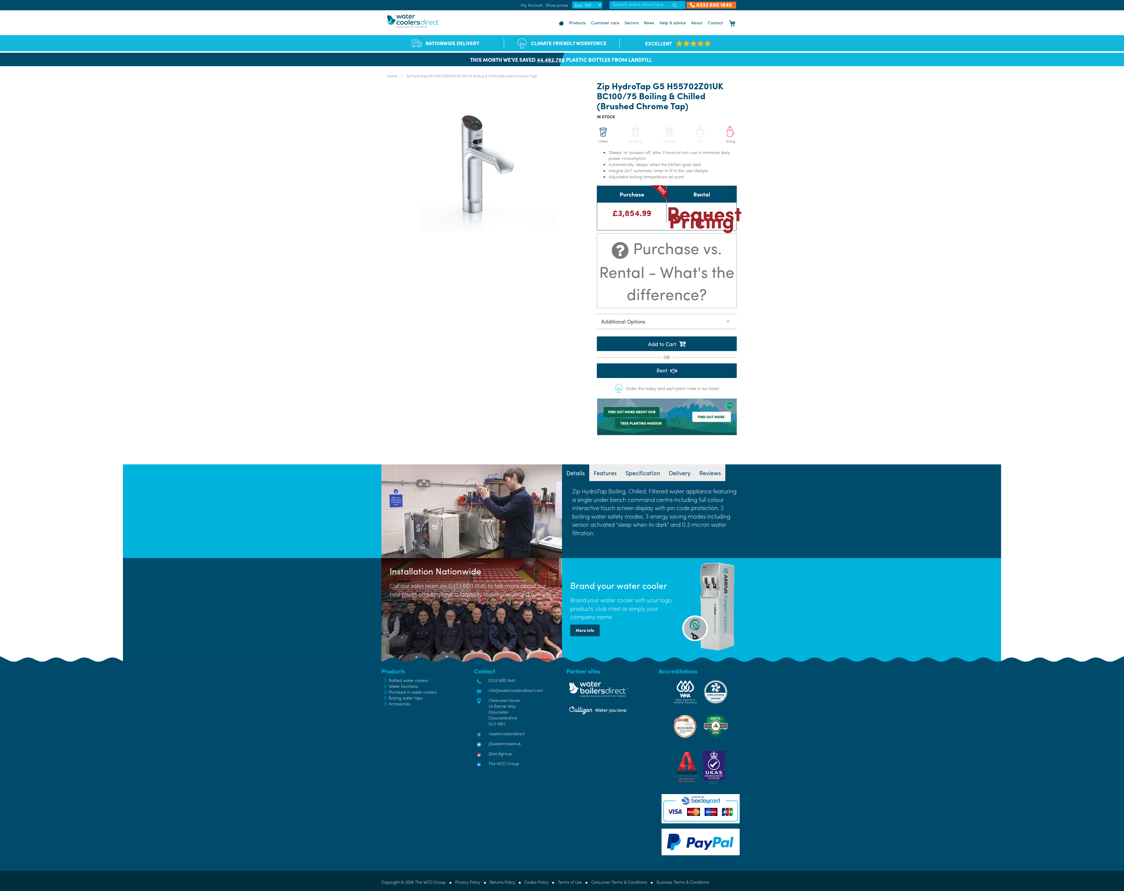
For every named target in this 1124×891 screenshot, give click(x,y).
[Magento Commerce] (413, 21)
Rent (662, 370)
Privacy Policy (467, 882)
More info (585, 630)
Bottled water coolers (408, 680)
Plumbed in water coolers (412, 692)
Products (577, 22)
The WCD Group (504, 763)
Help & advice (672, 22)
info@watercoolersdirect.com (516, 690)
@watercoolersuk (505, 743)
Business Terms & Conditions (683, 882)
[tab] (575, 472)
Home (392, 75)
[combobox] (647, 5)
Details (575, 472)
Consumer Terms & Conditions (619, 882)
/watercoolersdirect (507, 733)
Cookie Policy (537, 882)
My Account (532, 5)
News (649, 22)
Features (605, 472)
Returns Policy (502, 882)
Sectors (632, 22)
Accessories (399, 704)
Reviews (710, 472)
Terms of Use (570, 882)
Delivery (679, 472)
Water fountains (403, 686)
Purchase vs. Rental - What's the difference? (666, 270)
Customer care (605, 22)
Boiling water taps (406, 698)
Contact (715, 22)
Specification (643, 472)
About (696, 22)
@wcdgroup (500, 753)
